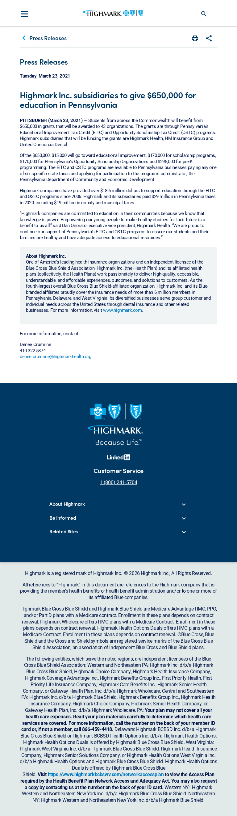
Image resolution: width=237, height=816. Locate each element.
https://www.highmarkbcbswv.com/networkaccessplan (106, 774)
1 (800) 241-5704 (118, 482)
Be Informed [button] (62, 518)
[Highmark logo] (113, 13)
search (204, 14)
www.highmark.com (122, 310)
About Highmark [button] (67, 504)
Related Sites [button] (63, 531)
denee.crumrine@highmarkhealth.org (55, 356)
